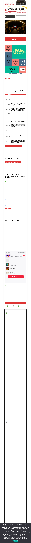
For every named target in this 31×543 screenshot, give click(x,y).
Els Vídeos (8, 208)
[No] (29, 532)
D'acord (16, 540)
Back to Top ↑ (15, 39)
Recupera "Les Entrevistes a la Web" (13, 162)
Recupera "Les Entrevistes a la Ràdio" (13, 146)
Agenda (7, 78)
